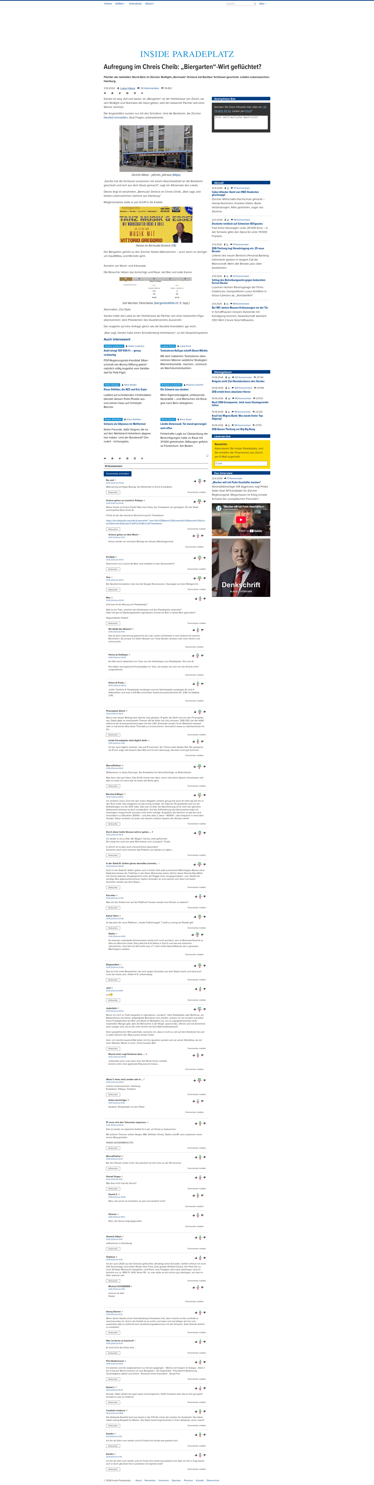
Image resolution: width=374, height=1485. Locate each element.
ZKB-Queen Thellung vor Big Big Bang (233, 429)
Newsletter (150, 1480)
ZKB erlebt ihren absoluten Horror (231, 392)
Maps (176, 175)
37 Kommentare (242, 188)
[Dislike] (204, 481)
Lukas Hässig (127, 88)
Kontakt (200, 1480)
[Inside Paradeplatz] (187, 57)
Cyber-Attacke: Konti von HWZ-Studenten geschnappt (235, 193)
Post (248, 111)
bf (228, 219)
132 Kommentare (243, 377)
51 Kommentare (241, 244)
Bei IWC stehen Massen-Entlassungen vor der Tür (240, 308)
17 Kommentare (235, 478)
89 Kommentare (243, 398)
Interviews (135, 3)
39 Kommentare (150, 88)
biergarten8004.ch (166, 303)
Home (108, 3)
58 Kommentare (242, 219)
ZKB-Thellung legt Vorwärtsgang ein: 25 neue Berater (238, 250)
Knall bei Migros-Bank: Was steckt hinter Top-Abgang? (237, 417)
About (149, 3)
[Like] (195, 481)
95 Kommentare (242, 411)
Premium (188, 1480)
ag (229, 398)
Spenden (176, 1480)
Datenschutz (213, 1480)
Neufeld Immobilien (116, 117)
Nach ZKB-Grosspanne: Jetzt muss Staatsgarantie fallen (240, 404)
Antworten (113, 492)
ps (229, 377)
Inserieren (164, 1480)
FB (173, 245)
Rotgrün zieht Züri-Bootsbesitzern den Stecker (238, 381)
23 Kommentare (241, 276)
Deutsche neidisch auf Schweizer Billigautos (237, 224)
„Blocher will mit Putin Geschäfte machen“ (236, 482)
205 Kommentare (243, 387)
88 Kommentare (241, 303)
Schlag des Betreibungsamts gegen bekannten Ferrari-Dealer (238, 281)
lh (228, 188)
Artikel (119, 3)
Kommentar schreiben (117, 473)
